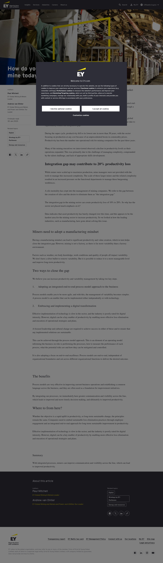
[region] (81, 94)
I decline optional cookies (61, 108)
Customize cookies (81, 115)
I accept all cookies (100, 108)
